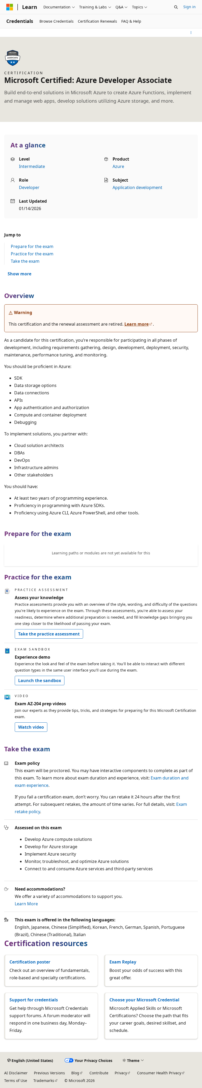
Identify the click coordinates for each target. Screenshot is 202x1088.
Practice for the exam (32, 254)
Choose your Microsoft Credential (144, 999)
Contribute (98, 1072)
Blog (75, 1072)
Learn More (26, 904)
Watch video (31, 727)
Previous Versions (49, 1072)
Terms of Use (15, 1080)
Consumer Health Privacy (159, 1072)
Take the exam (25, 261)
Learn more (136, 324)
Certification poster (29, 962)
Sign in (189, 6)
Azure (118, 166)
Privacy (121, 1072)
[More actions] (191, 32)
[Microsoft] (9, 7)
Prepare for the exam (32, 246)
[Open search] (176, 7)
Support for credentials (33, 999)
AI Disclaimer (16, 1072)
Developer (29, 187)
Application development (137, 187)
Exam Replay (122, 962)
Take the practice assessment (49, 634)
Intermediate (32, 166)
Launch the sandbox (39, 680)
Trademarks (43, 1080)
